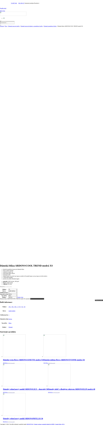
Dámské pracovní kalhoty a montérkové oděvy (32, 26)
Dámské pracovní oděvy (14, 26)
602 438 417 (21, 3)
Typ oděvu (4, 295)
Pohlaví (4, 297)
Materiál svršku (4, 294)
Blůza (10, 323)
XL (22, 306)
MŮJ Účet (2, 11)
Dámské (11, 327)
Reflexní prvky (4, 292)
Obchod (2, 26)
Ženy (6, 26)
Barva (4, 291)
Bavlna (10, 319)
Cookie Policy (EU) (59, 424)
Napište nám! (3, 8)
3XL (12, 306)
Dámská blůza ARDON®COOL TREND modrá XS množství (15, 298)
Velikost (4, 289)
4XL (15, 306)
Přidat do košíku (99, 300)
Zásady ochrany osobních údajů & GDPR (44, 424)
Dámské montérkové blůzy (50, 26)
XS (24, 306)
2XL (10, 306)
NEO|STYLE (30, 424)
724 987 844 (14, 3)
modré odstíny (12, 311)
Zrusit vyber (20, 297)
